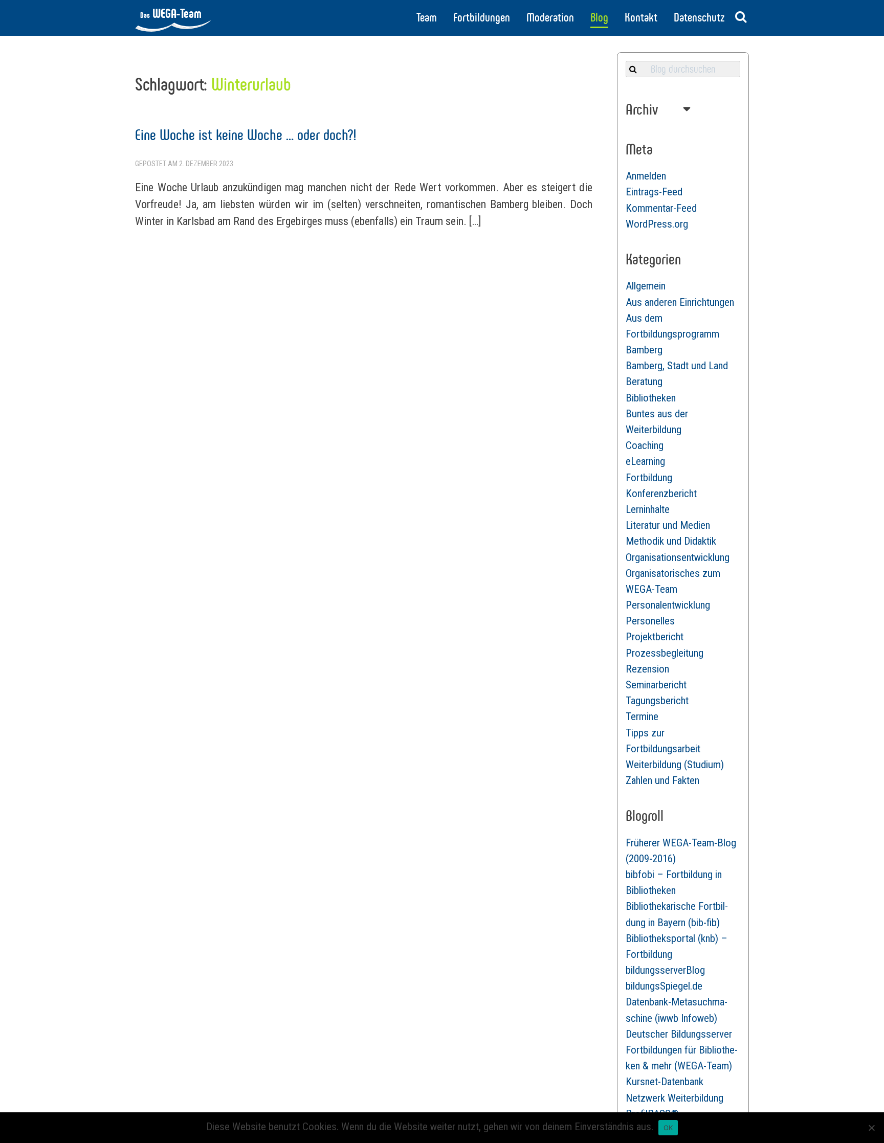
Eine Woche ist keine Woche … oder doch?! (246, 134)
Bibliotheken (651, 398)
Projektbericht (654, 637)
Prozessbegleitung (664, 653)
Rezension (647, 669)
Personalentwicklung (668, 605)
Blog (599, 17)
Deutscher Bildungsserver (679, 1034)
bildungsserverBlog (665, 970)
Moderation (550, 17)
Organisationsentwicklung (678, 557)
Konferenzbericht (661, 493)
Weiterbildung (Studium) (675, 764)
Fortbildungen (481, 17)
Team (426, 17)
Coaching (645, 445)
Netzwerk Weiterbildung (674, 1098)
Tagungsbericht (657, 700)
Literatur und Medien (668, 525)
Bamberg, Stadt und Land (677, 366)
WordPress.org (657, 224)
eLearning (645, 461)
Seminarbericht (656, 685)
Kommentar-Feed (661, 208)
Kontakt (641, 17)
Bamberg (644, 350)
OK (668, 1128)
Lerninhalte (648, 509)
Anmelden (646, 176)
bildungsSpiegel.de (664, 986)
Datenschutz (699, 17)
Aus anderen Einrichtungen (680, 302)
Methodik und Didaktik (671, 541)
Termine (642, 716)
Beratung (644, 381)
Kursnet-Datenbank (664, 1081)
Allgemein (646, 286)
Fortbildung (649, 478)
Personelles (650, 621)
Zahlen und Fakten (662, 780)
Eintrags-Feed (654, 192)
